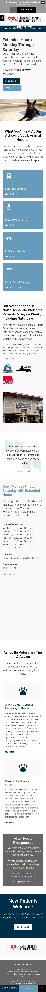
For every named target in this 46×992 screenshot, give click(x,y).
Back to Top (24, 976)
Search (30, 974)
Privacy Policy (12, 974)
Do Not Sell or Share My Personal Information (23, 972)
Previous (21, 475)
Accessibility (22, 974)
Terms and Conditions (23, 969)
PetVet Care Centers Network (26, 983)
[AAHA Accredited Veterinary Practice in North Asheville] (23, 374)
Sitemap (37, 974)
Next (25, 475)
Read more (10, 752)
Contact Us (8, 575)
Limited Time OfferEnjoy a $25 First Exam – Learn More (23, 28)
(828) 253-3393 (24, 5)
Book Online (26, 10)
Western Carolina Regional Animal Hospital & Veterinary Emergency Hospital (23, 864)
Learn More (11, 194)
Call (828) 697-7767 (22, 882)
